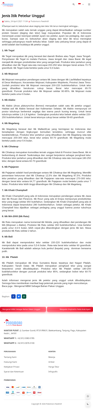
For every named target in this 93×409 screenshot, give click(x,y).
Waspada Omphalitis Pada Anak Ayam (75, 309)
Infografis (53, 371)
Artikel (51, 362)
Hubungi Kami (10, 362)
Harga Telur (53, 366)
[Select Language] (81, 4)
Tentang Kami (10, 357)
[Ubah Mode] (88, 404)
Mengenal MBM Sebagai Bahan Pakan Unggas (39, 286)
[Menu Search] (73, 4)
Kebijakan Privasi (11, 366)
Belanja (51, 357)
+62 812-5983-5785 (25, 338)
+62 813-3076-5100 (25, 343)
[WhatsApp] (88, 396)
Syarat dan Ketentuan (14, 371)
